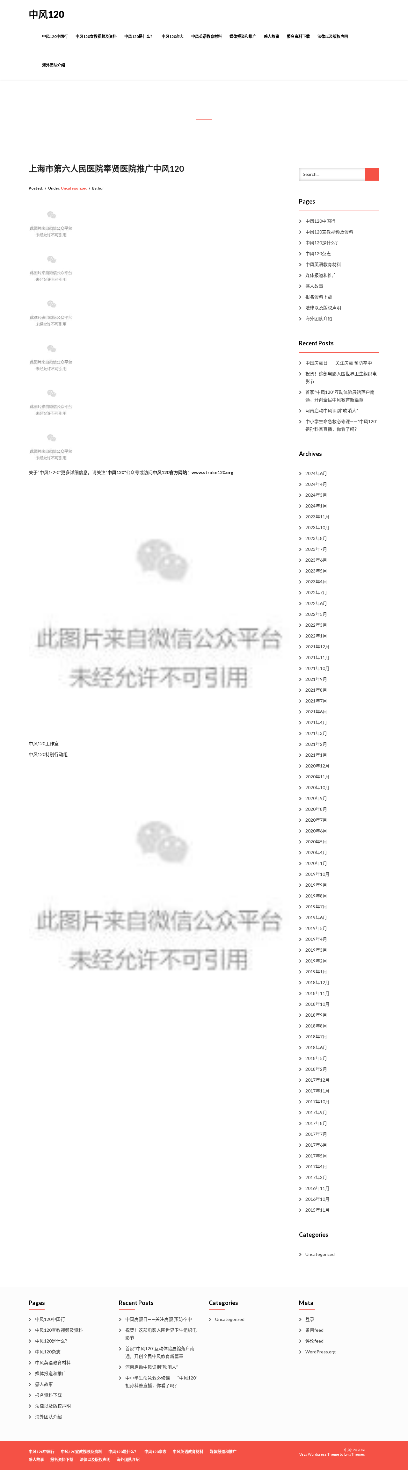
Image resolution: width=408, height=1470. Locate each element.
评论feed (314, 1341)
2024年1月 (316, 505)
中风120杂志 (173, 36)
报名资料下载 (298, 36)
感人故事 (271, 36)
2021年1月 (316, 755)
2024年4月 (316, 484)
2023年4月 (316, 581)
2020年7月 (316, 820)
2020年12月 (317, 765)
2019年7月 (316, 906)
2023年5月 (316, 570)
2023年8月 (316, 538)
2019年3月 (316, 950)
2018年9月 (316, 1015)
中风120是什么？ (139, 36)
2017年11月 (317, 1090)
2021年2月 (316, 744)
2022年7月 (316, 592)
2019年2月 (316, 960)
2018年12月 (317, 982)
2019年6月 (316, 917)
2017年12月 (317, 1080)
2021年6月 (316, 711)
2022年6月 (316, 603)
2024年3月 (316, 495)
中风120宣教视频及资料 (96, 36)
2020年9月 (316, 798)
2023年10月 (317, 527)
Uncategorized (74, 188)
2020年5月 (316, 841)
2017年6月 (316, 1145)
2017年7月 (316, 1134)
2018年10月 (317, 1004)
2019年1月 (316, 971)
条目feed (314, 1330)
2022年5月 (316, 614)
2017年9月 (316, 1112)
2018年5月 (316, 1058)
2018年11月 (317, 993)
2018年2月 (316, 1069)
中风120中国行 (55, 36)
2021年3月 (316, 733)
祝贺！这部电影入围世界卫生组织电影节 (341, 377)
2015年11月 (317, 1210)
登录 (309, 1319)
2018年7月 (316, 1036)
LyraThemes (354, 1454)
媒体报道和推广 (242, 36)
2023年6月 (316, 560)
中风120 (46, 14)
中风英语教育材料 (206, 36)
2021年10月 (317, 668)
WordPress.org (320, 1351)
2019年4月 (316, 939)
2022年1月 (316, 635)
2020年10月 (317, 787)
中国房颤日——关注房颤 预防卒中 (338, 362)
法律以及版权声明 (332, 36)
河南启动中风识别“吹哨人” (331, 410)
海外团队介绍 (53, 65)
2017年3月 (316, 1177)
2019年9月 (316, 885)
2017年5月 (316, 1155)
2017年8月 (316, 1123)
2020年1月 (316, 863)
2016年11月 (317, 1188)
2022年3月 (316, 625)
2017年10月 (317, 1101)
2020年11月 (317, 776)
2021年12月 (317, 646)
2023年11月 (317, 516)
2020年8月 (316, 809)
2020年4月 (316, 852)
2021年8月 (316, 690)
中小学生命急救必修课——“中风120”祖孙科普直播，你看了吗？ (341, 425)
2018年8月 (316, 1025)
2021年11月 (317, 657)
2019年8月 (316, 895)
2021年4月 (316, 722)
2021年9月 (316, 679)
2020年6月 (316, 830)
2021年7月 (316, 700)
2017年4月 (316, 1166)
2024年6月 (316, 473)
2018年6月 (316, 1047)
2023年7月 (316, 549)
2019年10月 (317, 874)
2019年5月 (316, 928)
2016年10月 (317, 1199)
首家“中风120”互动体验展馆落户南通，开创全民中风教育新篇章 (340, 395)
